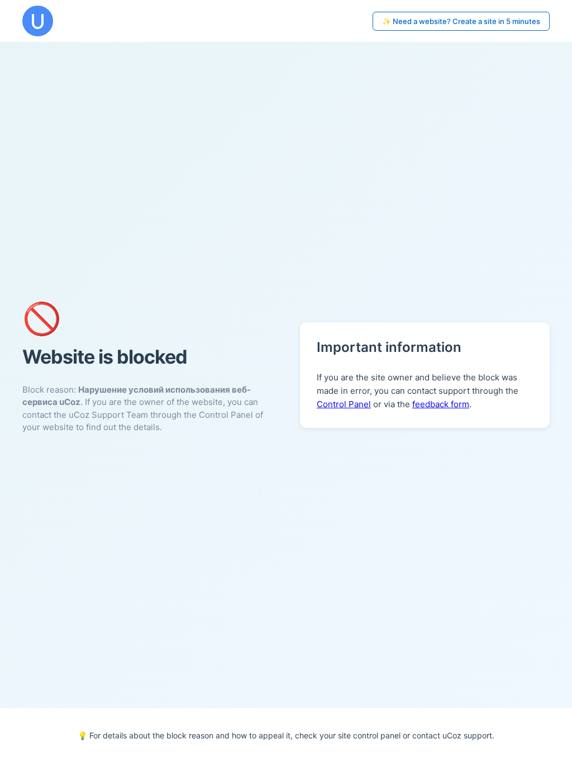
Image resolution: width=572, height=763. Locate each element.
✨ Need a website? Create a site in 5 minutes (461, 21)
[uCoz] (37, 21)
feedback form (440, 404)
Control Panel (344, 404)
